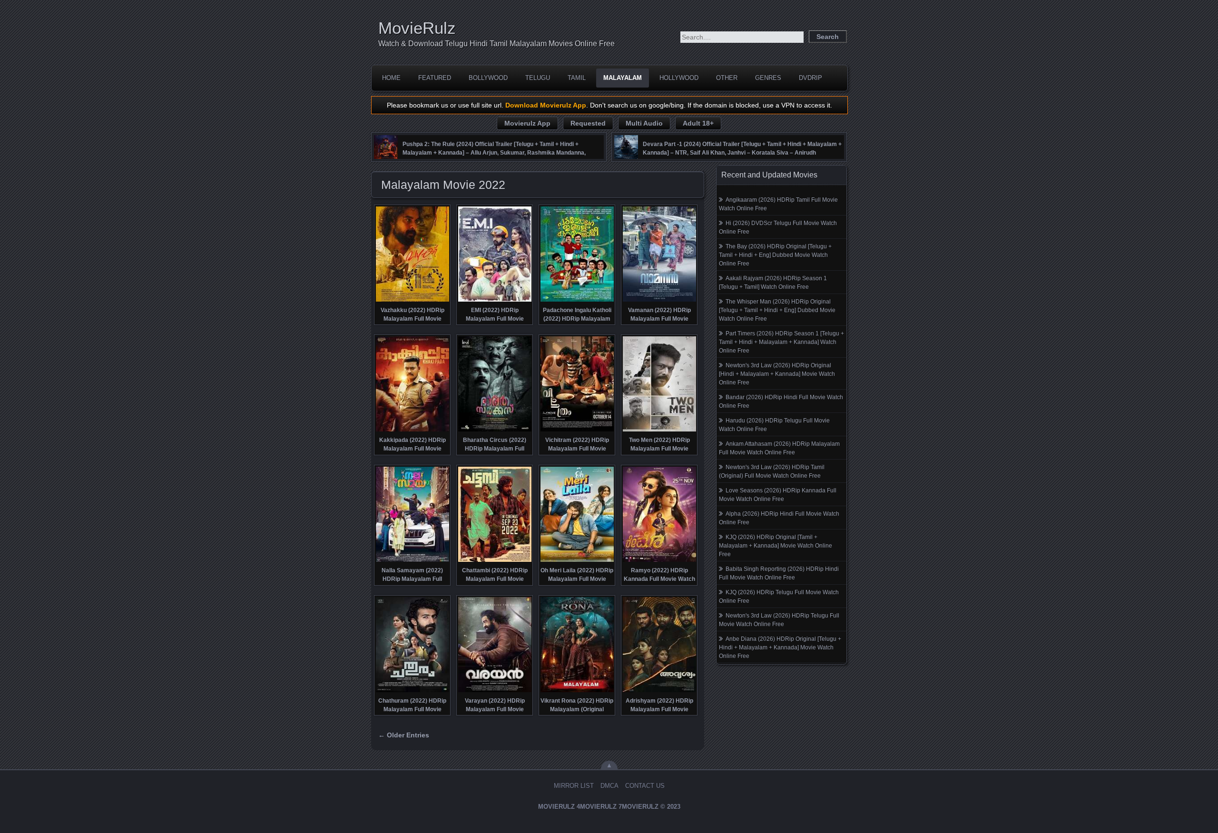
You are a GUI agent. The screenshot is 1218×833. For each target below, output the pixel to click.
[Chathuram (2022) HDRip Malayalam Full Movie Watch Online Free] (412, 691)
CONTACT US (645, 785)
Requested (588, 123)
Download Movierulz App (545, 105)
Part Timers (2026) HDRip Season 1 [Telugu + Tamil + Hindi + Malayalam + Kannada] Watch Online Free (781, 342)
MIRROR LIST (574, 785)
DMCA (609, 785)
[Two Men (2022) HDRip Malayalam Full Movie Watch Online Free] (659, 430)
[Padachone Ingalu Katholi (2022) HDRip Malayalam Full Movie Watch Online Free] (577, 300)
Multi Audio (644, 123)
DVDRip (810, 77)
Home (391, 77)
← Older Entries (403, 735)
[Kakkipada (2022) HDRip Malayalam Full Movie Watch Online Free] (412, 430)
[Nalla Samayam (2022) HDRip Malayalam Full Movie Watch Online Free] (412, 561)
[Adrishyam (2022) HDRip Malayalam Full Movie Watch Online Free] (659, 691)
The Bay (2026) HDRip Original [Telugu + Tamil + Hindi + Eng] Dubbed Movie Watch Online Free (775, 255)
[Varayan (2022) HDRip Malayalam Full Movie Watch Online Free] (495, 691)
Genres (768, 77)
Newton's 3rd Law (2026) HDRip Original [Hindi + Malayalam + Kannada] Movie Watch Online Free (777, 374)
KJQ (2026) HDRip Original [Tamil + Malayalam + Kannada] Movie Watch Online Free (775, 546)
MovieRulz (417, 28)
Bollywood (488, 77)
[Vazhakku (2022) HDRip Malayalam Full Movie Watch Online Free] (412, 300)
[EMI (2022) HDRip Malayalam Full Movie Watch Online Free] (495, 300)
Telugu (537, 77)
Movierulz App (527, 123)
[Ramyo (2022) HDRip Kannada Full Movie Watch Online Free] (659, 561)
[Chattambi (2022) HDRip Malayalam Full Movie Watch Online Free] (495, 561)
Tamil (577, 77)
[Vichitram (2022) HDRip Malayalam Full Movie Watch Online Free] (577, 430)
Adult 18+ (698, 123)
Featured (434, 77)
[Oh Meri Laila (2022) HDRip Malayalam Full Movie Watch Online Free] (577, 561)
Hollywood (678, 77)
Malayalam (622, 77)
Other (726, 77)
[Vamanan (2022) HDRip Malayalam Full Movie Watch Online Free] (659, 300)
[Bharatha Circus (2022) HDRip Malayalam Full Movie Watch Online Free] (495, 430)
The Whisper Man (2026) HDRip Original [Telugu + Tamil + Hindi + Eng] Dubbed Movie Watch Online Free (777, 310)
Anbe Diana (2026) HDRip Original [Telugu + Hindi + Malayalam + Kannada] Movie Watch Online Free (780, 647)
